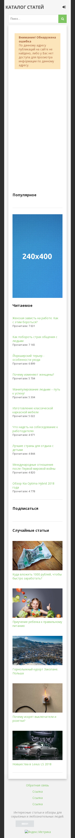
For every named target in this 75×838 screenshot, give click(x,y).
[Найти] (62, 19)
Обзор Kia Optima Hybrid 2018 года (33, 485)
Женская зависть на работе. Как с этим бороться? (35, 320)
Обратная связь (37, 785)
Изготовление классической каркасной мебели (32, 410)
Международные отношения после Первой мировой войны (33, 467)
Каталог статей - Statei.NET (25, 7)
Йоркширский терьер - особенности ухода (28, 358)
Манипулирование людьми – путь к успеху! (36, 391)
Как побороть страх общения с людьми (34, 339)
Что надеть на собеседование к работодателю (35, 429)
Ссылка (37, 791)
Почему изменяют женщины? (33, 374)
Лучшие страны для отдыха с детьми (33, 448)
